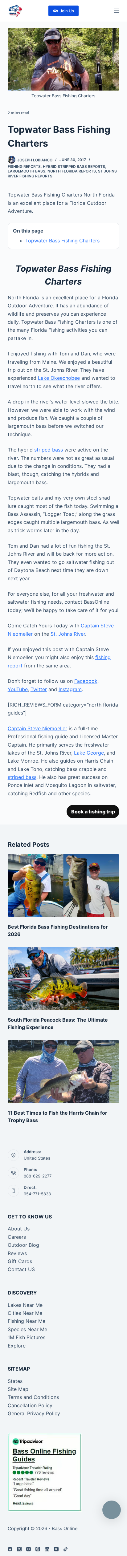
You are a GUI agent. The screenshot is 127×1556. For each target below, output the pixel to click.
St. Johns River (68, 634)
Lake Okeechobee (59, 378)
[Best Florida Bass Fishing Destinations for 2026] (64, 885)
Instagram (70, 689)
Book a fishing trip (93, 811)
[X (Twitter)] (19, 1549)
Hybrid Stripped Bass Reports (74, 166)
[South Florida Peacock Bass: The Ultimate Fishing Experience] (64, 978)
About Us (19, 1229)
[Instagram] (28, 1549)
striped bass (48, 450)
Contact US (21, 1269)
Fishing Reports (24, 166)
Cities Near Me (25, 1313)
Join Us (67, 10)
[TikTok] (65, 1549)
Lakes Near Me (25, 1305)
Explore (17, 1346)
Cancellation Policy (30, 1405)
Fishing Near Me (26, 1321)
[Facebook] (10, 1549)
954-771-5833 (37, 1193)
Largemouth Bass (26, 171)
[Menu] (116, 11)
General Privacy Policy (34, 1413)
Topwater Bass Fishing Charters (62, 240)
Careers (17, 1237)
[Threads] (37, 1549)
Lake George (89, 753)
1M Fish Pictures (26, 1337)
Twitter (39, 689)
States (15, 1381)
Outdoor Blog (23, 1245)
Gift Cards (20, 1261)
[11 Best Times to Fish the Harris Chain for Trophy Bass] (64, 1071)
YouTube (18, 689)
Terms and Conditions (33, 1397)
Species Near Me (27, 1329)
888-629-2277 (37, 1175)
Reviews (17, 1253)
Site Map (18, 1389)
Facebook (85, 681)
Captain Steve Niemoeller (37, 728)
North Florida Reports (71, 171)
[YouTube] (56, 1549)
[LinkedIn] (47, 1549)
